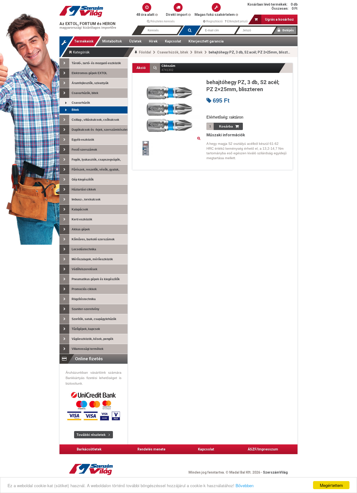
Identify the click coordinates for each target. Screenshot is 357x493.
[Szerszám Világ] (81, 11)
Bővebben (245, 485)
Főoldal (145, 52)
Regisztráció (214, 21)
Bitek (198, 52)
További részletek (91, 435)
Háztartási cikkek (84, 189)
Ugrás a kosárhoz (279, 19)
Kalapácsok (80, 209)
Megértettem (331, 485)
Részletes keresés (162, 21)
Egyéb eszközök (83, 139)
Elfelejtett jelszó (237, 21)
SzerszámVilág (275, 472)
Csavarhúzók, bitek (172, 52)
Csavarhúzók (81, 102)
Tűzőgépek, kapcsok (86, 329)
